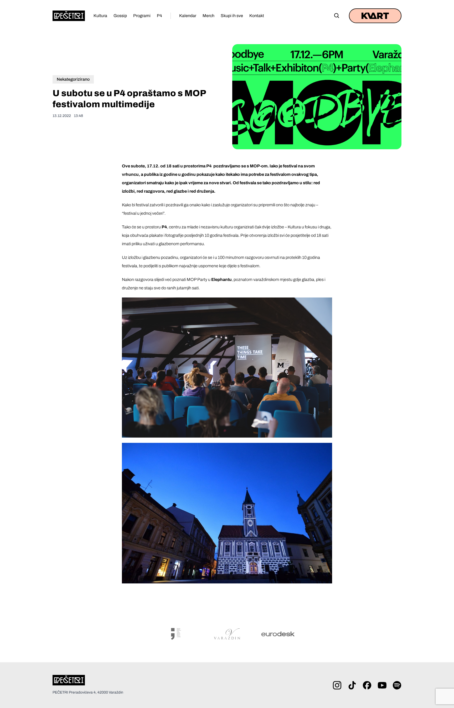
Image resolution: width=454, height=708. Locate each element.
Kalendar (187, 15)
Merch (208, 15)
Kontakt (256, 15)
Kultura (100, 15)
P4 (159, 15)
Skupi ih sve (232, 15)
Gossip (120, 15)
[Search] (337, 16)
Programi (142, 15)
